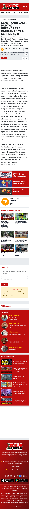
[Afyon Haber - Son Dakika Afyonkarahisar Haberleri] (11, 6)
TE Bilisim (13, 200)
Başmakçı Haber (15, 493)
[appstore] (7, 481)
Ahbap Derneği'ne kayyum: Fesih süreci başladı (21, 223)
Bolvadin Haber (5, 495)
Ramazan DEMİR (14, 316)
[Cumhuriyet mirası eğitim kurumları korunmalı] (7, 234)
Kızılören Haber (10, 500)
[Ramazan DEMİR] (4, 317)
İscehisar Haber (23, 498)
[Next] (20, 476)
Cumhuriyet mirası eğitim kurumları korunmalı (6, 240)
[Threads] (17, 476)
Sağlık (3, 488)
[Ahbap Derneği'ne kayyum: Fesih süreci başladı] (21, 216)
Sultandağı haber (23, 502)
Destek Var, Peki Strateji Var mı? (17, 326)
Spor (13, 13)
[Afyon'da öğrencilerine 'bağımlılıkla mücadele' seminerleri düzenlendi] (7, 216)
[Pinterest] (8, 476)
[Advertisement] (14, 422)
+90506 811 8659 (15, 466)
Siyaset (19, 13)
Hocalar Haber (5, 498)
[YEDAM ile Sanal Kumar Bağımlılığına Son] (7, 248)
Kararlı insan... (13, 349)
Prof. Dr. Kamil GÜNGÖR (16, 347)
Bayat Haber (23, 493)
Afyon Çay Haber (5, 493)
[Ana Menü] (26, 6)
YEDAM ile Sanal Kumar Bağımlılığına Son (7, 254)
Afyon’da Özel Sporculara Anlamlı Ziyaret (20, 254)
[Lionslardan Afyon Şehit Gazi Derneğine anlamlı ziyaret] (21, 234)
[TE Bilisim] (5, 201)
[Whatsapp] (23, 476)
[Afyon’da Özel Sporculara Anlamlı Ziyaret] (21, 248)
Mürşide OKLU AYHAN (15, 339)
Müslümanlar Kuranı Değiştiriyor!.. (15, 318)
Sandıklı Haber (18, 500)
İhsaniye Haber (14, 498)
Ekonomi (19, 488)
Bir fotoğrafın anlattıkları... (17, 334)
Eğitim (7, 488)
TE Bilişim (18, 506)
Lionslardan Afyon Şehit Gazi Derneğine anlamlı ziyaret (21, 240)
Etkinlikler (14, 490)
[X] (6, 476)
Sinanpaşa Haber (5, 502)
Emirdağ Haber (14, 496)
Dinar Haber (6, 496)
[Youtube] (14, 476)
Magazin (24, 488)
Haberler (3, 19)
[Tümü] (27, 306)
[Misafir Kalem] (4, 333)
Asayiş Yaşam (22, 486)
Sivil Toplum (12, 19)
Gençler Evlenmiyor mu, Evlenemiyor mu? (16, 341)
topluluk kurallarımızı (16, 289)
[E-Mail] (11, 204)
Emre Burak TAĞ (14, 323)
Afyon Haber (5, 13)
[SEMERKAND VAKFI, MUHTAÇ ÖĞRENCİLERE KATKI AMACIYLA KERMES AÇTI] (14, 54)
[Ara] (24, 6)
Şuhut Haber (14, 502)
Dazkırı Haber (23, 495)
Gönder (4, 284)
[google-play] (21, 481)
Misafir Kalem (13, 332)
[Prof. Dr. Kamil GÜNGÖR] (4, 348)
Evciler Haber (22, 496)
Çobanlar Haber (14, 495)
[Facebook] (3, 476)
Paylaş (4, 57)
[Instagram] (11, 476)
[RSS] (26, 476)
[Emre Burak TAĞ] (4, 325)
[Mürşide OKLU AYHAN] (4, 341)
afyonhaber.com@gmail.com (15, 469)
